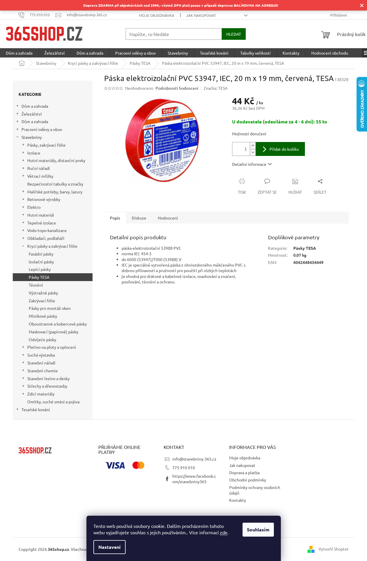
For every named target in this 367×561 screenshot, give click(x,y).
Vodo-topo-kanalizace (47, 230)
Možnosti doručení (249, 133)
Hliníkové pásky (43, 316)
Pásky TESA (39, 277)
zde (223, 532)
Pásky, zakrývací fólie (46, 145)
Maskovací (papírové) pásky (53, 331)
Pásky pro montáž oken (50, 308)
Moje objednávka (156, 15)
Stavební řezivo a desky (48, 378)
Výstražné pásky (43, 292)
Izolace (33, 152)
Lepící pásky (40, 269)
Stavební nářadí (41, 362)
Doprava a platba (244, 472)
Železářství (31, 113)
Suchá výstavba (41, 354)
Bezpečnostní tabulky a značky (55, 183)
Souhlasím (258, 529)
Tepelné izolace (41, 222)
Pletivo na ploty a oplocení (51, 347)
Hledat (233, 34)
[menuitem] (19, 52)
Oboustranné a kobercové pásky (58, 323)
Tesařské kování (35, 409)
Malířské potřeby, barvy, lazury (54, 191)
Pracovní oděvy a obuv (41, 129)
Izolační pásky (41, 261)
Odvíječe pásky (42, 339)
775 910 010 (183, 467)
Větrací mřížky (40, 176)
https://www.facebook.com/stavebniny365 (194, 478)
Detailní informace (249, 164)
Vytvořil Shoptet (334, 548)
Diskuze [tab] (139, 217)
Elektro (34, 207)
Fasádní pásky (41, 253)
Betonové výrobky (43, 199)
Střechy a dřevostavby (47, 386)
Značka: (215, 88)
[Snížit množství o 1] (253, 152)
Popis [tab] (115, 217)
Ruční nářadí (38, 168)
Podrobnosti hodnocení (177, 88)
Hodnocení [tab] (168, 217)
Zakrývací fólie (42, 300)
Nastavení (109, 547)
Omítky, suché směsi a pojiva (53, 401)
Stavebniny (31, 137)
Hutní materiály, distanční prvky (56, 160)
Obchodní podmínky (247, 479)
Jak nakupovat (201, 15)
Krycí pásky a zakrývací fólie (52, 246)
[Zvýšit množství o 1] (253, 145)
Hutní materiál (40, 214)
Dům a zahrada (34, 106)
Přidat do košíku (284, 149)
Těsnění (36, 284)
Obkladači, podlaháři (45, 238)
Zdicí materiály (41, 393)
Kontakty (237, 500)
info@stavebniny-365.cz (194, 458)
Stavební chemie (42, 370)
